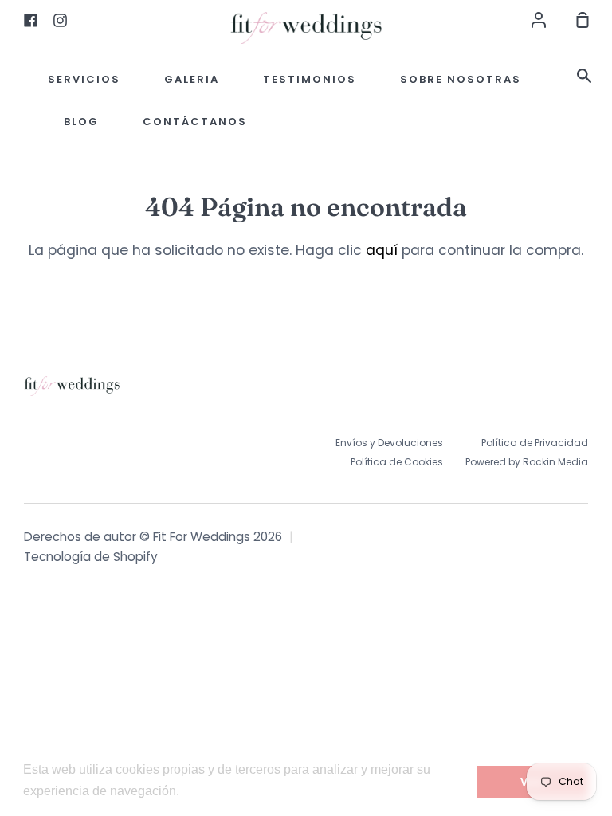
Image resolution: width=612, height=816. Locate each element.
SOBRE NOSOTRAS (460, 79)
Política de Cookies (397, 462)
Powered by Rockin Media (526, 462)
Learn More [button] (217, 791)
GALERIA (191, 79)
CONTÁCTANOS (195, 121)
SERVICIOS (84, 79)
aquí (382, 250)
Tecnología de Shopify (91, 556)
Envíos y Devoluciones (389, 442)
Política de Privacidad (534, 442)
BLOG (81, 121)
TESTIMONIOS (309, 79)
